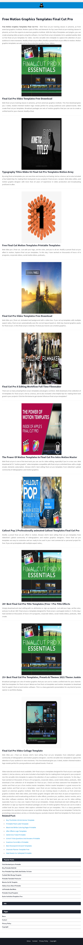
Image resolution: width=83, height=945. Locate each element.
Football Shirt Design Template (11, 875)
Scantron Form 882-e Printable (17, 842)
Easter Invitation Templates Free (12, 896)
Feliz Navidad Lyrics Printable (11, 864)
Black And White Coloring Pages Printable (21, 827)
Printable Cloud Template (10, 893)
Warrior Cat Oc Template (10, 882)
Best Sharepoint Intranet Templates (19, 846)
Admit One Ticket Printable (16, 835)
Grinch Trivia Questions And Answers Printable (23, 838)
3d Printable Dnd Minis (9, 889)
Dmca (4, 916)
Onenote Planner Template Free (17, 849)
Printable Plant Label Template (17, 824)
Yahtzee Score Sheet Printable (11, 886)
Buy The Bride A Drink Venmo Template (20, 820)
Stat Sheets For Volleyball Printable (19, 853)
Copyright (5, 927)
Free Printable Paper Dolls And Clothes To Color (17, 871)
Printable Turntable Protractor (11, 879)
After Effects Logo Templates (16, 831)
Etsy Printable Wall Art (9, 868)
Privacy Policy (6, 923)
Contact (4, 920)
